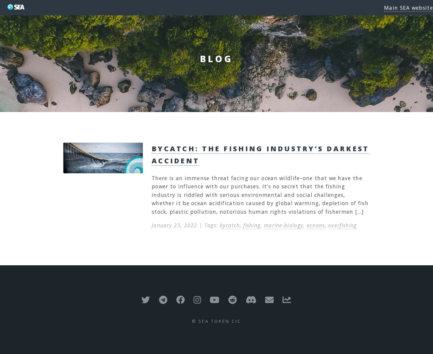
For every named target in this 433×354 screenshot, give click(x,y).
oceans (316, 225)
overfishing (342, 225)
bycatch (230, 225)
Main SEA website (408, 7)
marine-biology (283, 225)
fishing (251, 225)
